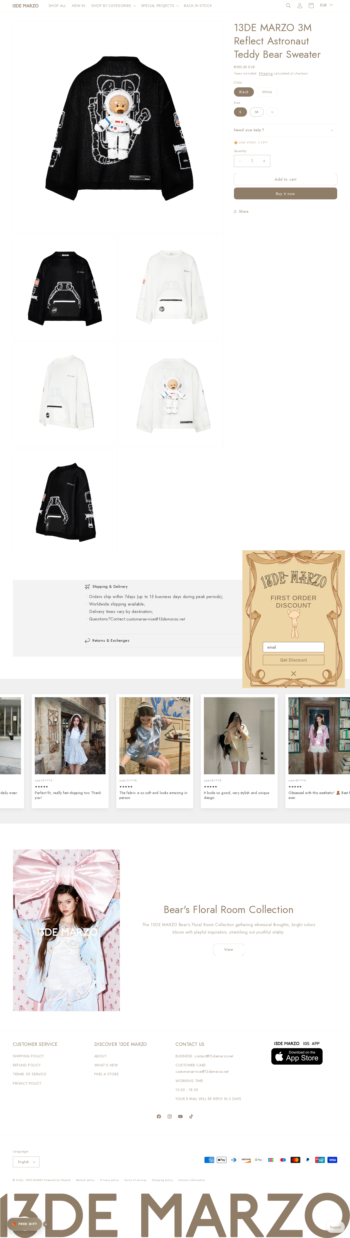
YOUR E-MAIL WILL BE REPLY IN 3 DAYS (208, 1098)
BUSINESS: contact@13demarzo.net (204, 1056)
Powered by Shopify (57, 1180)
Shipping (266, 73)
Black (244, 92)
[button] (113, 5)
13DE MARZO (34, 1180)
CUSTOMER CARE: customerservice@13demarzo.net (202, 1068)
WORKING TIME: (190, 1080)
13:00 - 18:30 (187, 1089)
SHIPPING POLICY (28, 1056)
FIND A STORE (106, 1074)
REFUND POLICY (27, 1065)
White (269, 93)
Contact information (191, 1180)
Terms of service (135, 1180)
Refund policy (85, 1180)
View (228, 949)
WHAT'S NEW (106, 1065)
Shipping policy (162, 1180)
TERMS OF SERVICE (29, 1074)
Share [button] (244, 211)
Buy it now (285, 194)
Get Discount (293, 660)
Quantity (240, 150)
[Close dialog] (294, 673)
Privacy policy (109, 1180)
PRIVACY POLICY (27, 1083)
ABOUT (100, 1056)
